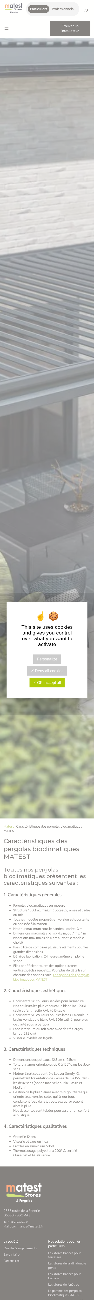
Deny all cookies (48, 671)
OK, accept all (48, 683)
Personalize (47, 659)
